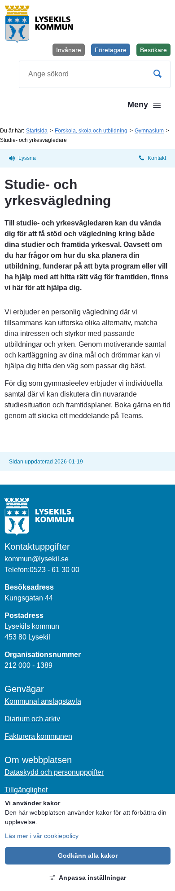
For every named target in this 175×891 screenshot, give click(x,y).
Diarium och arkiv (32, 719)
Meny (137, 104)
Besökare (155, 51)
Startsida (37, 131)
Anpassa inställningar (92, 877)
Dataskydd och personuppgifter (54, 772)
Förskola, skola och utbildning (91, 131)
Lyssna (27, 158)
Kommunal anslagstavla (42, 701)
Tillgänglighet (26, 790)
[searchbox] (95, 74)
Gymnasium (149, 131)
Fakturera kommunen (38, 736)
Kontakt (157, 158)
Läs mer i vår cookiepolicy (42, 835)
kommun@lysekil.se (36, 559)
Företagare (111, 49)
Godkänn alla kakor (88, 855)
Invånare (68, 49)
